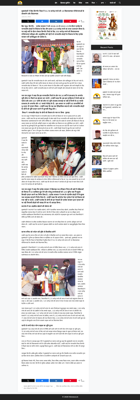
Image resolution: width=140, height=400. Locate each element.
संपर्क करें (113, 3)
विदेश (80, 3)
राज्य (86, 3)
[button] (119, 3)
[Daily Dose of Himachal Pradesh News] (20, 3)
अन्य (102, 3)
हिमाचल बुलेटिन (65, 3)
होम (56, 3)
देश (74, 3)
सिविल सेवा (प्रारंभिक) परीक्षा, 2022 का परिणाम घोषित (69, 386)
